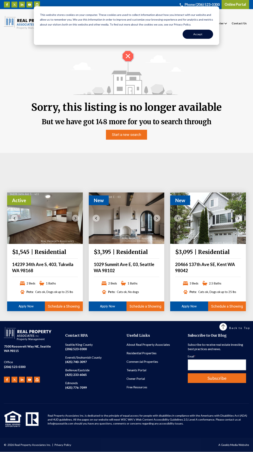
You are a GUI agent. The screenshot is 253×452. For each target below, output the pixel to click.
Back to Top (239, 328)
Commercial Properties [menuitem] (142, 361)
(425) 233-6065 (77, 372)
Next (75, 218)
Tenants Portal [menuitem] (136, 370)
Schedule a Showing (64, 306)
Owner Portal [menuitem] (135, 378)
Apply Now (26, 306)
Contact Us (239, 23)
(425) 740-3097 (83, 359)
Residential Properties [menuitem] (141, 353)
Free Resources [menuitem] (136, 387)
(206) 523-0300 (14, 364)
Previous (14, 218)
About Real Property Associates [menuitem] (148, 344)
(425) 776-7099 (76, 385)
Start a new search (126, 135)
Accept (197, 34)
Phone (202, 4)
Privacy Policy (62, 444)
